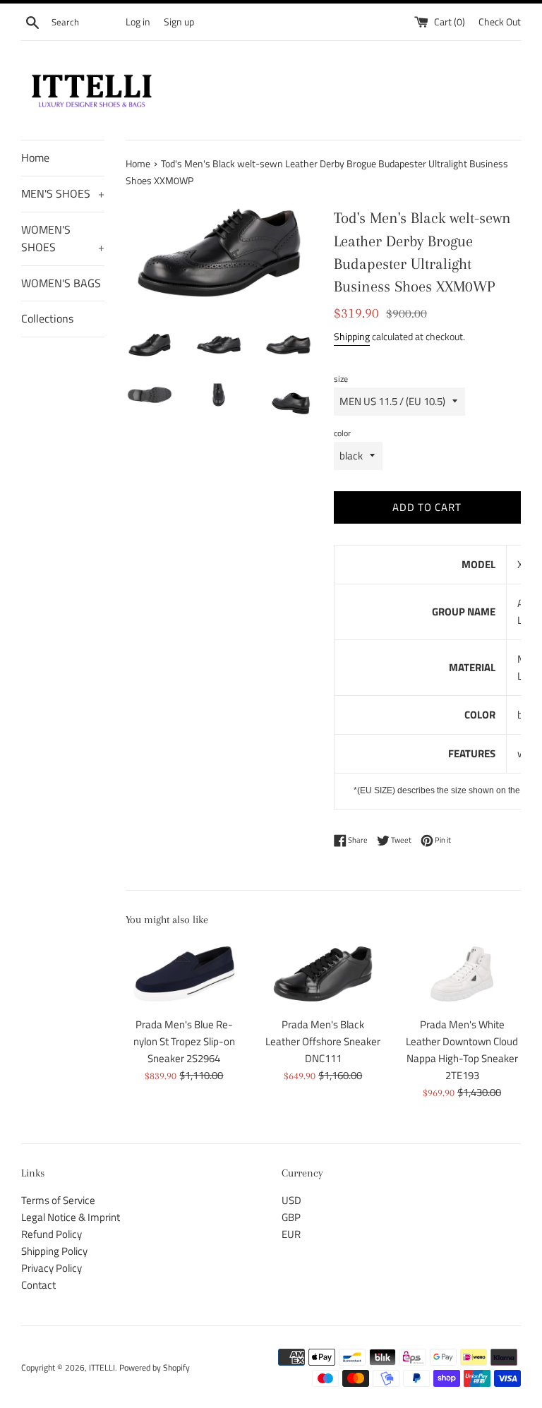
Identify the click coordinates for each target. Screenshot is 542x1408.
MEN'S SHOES (62, 193)
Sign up (179, 22)
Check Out (499, 22)
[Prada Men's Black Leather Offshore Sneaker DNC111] (323, 974)
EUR (291, 1234)
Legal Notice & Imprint (70, 1217)
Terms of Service (58, 1200)
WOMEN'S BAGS (61, 283)
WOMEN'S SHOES (62, 238)
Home (35, 157)
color (342, 433)
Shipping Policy (54, 1251)
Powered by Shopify (154, 1367)
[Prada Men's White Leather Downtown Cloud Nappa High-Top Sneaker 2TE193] (462, 974)
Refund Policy (51, 1234)
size (341, 378)
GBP (291, 1217)
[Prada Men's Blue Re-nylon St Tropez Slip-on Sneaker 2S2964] (184, 974)
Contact (38, 1285)
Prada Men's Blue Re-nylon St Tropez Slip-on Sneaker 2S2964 (184, 1041)
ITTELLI (102, 1367)
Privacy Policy (51, 1268)
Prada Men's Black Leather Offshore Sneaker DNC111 (322, 1041)
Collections (47, 318)
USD (291, 1200)
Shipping (352, 336)
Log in (138, 22)
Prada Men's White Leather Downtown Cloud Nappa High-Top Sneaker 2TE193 (462, 1049)
